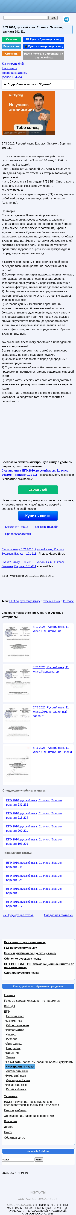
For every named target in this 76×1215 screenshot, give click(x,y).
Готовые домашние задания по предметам (32, 1000)
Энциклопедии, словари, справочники (29, 1115)
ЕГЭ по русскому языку (24, 601)
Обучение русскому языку (22, 958)
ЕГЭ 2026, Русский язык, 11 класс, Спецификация (51, 629)
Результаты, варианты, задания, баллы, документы (39, 1061)
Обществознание (17, 1025)
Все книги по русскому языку (25, 942)
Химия (10, 1057)
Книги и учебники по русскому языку (30, 953)
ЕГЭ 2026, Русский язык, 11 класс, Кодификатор (51, 669)
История (11, 1039)
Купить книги (38, 516)
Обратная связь (14, 1137)
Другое (8, 1126)
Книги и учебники (15, 1110)
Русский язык (15, 1016)
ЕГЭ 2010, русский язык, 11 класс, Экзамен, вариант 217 (34, 904)
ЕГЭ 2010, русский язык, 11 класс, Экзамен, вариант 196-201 (34, 841)
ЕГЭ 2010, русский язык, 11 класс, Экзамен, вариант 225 (34, 877)
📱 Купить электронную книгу (43, 46)
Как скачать (9, 68)
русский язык (51, 601)
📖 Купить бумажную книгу (43, 39)
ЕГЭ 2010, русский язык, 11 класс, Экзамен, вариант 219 (34, 890)
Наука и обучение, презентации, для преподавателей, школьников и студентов (31, 1103)
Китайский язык (16, 1089)
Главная (9, 995)
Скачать (11, 39)
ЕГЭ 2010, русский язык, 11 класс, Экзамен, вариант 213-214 (34, 815)
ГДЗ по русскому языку (20, 947)
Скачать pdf (38, 489)
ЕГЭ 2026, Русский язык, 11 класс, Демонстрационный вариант (51, 711)
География (13, 1048)
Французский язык (18, 1080)
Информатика (15, 1029)
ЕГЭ (7, 1011)
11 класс (68, 601)
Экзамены (10, 1096)
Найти (8, 1132)
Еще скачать (11, 46)
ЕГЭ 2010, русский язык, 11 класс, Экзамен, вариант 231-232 (34, 802)
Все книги (10, 1121)
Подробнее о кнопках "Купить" (29, 84)
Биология (12, 1052)
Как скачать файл (16, 526)
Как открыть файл (13, 63)
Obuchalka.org (19, 1204)
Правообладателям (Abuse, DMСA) (15, 75)
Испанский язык (16, 1084)
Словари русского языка (21, 972)
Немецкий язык (16, 1075)
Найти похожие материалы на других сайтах (43, 55)
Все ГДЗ (9, 1006)
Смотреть (11, 53)
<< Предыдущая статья (18, 915)
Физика (11, 1034)
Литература (14, 1043)
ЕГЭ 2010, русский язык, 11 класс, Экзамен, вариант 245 (34, 864)
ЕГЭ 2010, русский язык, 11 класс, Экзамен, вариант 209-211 (34, 828)
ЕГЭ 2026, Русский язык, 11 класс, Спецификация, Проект (52, 750)
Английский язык (17, 1071)
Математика (14, 1020)
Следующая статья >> (58, 915)
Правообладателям (18, 533)
